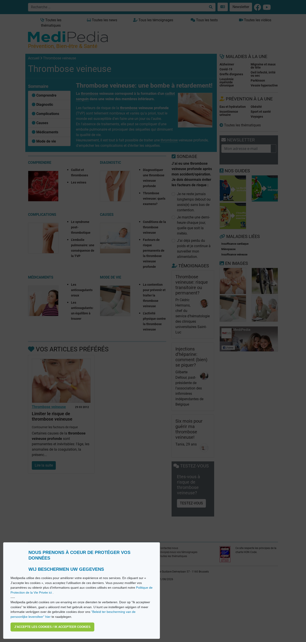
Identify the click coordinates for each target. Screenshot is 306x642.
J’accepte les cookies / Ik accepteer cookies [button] (52, 627)
